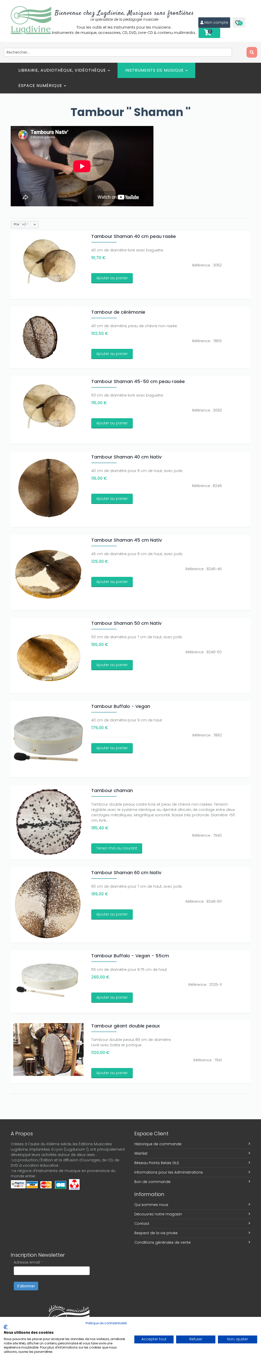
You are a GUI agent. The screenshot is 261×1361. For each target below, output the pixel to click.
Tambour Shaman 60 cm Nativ (126, 872)
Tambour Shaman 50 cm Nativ (126, 623)
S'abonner (26, 1286)
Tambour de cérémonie (118, 312)
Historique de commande (157, 1144)
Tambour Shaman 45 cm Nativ (126, 540)
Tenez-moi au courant (116, 848)
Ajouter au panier (112, 278)
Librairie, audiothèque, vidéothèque (62, 70)
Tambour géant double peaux (125, 1026)
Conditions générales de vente (162, 1242)
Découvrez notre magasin (158, 1214)
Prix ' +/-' (21, 224)
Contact (141, 1223)
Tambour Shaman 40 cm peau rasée (133, 236)
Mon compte (216, 22)
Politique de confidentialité (106, 1323)
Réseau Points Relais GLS (156, 1162)
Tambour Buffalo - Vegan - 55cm (130, 955)
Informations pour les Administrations (168, 1172)
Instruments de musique (155, 70)
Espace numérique (40, 85)
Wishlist (141, 1153)
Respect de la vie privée (156, 1233)
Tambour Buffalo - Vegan (120, 706)
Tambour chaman (112, 790)
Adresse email (28, 1262)
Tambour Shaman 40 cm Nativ (126, 457)
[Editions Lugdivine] (31, 20)
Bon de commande (152, 1181)
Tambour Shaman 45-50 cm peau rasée (138, 381)
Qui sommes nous (151, 1204)
